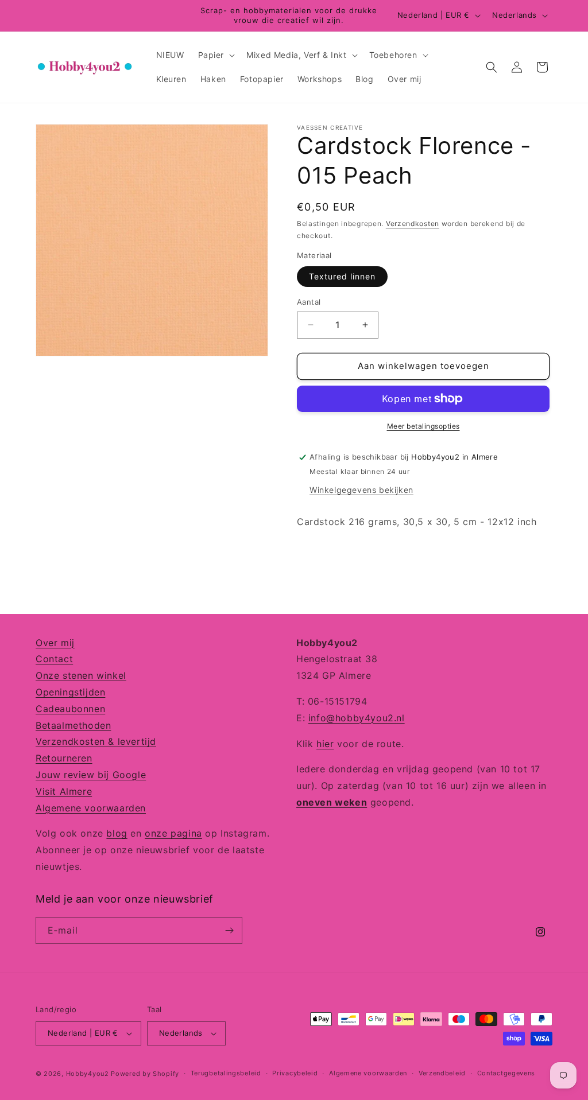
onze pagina (173, 833)
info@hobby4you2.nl (356, 718)
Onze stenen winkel (81, 675)
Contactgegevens (506, 1073)
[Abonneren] (229, 930)
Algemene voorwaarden (91, 808)
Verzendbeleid (442, 1073)
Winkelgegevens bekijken (361, 490)
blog (116, 833)
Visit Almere (64, 791)
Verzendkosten (412, 223)
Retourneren (64, 758)
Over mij (55, 642)
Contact (54, 658)
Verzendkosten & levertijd (96, 741)
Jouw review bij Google (91, 774)
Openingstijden (70, 692)
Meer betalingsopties (423, 426)
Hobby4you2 (87, 1074)
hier (325, 743)
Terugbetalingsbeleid (226, 1073)
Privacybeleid (295, 1073)
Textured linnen (342, 276)
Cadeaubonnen (70, 708)
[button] (215, 55)
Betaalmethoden (73, 725)
